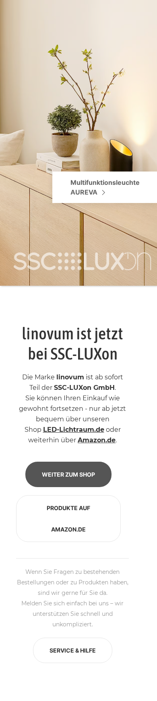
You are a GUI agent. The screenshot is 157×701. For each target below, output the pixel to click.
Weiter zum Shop (68, 474)
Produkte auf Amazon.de (68, 518)
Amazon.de (97, 440)
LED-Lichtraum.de (73, 429)
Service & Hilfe (73, 650)
